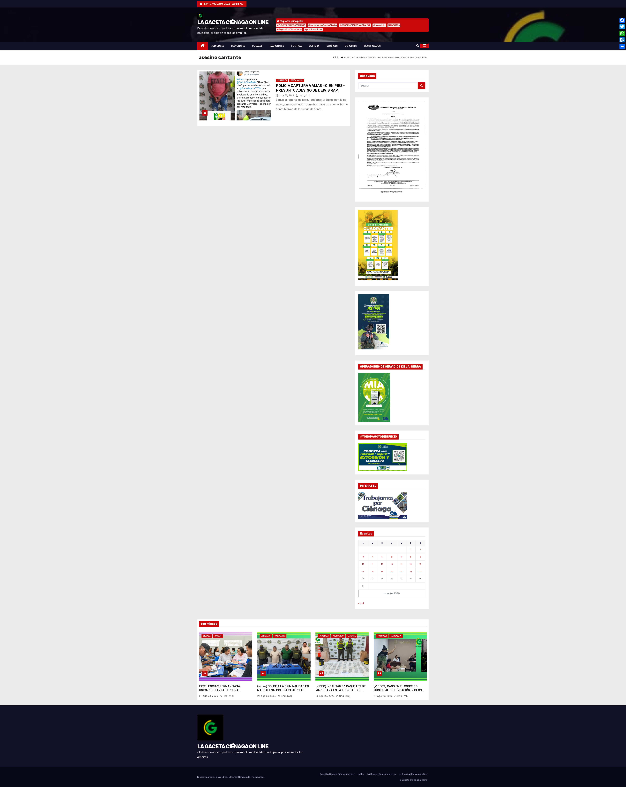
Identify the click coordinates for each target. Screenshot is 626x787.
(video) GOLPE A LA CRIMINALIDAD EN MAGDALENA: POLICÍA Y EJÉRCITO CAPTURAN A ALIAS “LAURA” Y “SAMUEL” (283, 692)
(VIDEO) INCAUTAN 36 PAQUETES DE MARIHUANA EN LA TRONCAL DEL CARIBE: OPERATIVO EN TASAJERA (340, 690)
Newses (242, 777)
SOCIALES (332, 45)
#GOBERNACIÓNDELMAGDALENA (355, 25)
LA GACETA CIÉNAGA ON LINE (232, 22)
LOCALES (257, 45)
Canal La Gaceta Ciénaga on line (337, 774)
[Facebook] (622, 20)
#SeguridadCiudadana (289, 29)
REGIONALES (238, 45)
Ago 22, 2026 (327, 696)
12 (382, 564)
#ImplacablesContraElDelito (322, 25)
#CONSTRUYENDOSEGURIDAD (291, 25)
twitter (361, 774)
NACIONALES (277, 45)
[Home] (202, 46)
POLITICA (296, 45)
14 (401, 564)
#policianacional (313, 29)
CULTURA (314, 45)
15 (411, 564)
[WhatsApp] (622, 33)
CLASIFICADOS (372, 45)
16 (420, 564)
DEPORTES (351, 45)
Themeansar (257, 777)
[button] (417, 46)
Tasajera (352, 636)
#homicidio (379, 25)
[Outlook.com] (622, 40)
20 (392, 571)
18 (372, 571)
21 (401, 571)
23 (420, 571)
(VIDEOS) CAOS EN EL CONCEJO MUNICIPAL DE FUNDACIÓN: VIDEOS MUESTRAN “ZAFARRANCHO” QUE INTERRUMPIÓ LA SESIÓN (398, 692)
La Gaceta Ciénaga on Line (413, 774)
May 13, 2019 (287, 95)
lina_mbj (304, 95)
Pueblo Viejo (338, 636)
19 (382, 571)
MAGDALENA (394, 25)
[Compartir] (622, 46)
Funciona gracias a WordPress (213, 777)
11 (372, 564)
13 (392, 564)
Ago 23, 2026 (211, 696)
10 (363, 564)
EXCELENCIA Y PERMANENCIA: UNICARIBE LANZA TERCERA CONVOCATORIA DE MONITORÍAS (221, 690)
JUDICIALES (217, 45)
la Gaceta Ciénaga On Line (413, 779)
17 (363, 571)
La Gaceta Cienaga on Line (381, 774)
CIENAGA (206, 636)
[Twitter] (622, 27)
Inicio (336, 57)
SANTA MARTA (297, 80)
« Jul (361, 603)
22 (411, 571)
